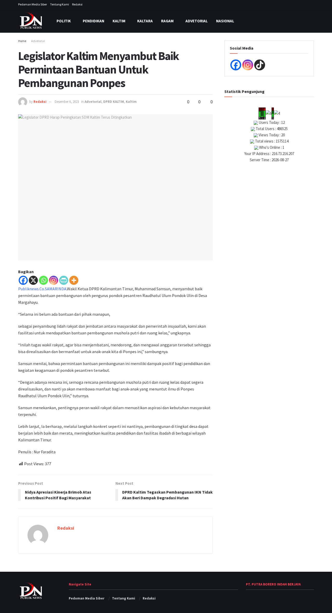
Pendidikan (93, 20)
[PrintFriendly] (63, 280)
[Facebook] (23, 280)
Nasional (225, 20)
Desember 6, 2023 (67, 101)
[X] (33, 280)
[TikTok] (259, 64)
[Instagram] (53, 280)
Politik (64, 20)
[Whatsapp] (43, 280)
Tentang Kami (59, 4)
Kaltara (145, 20)
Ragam (167, 20)
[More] (73, 280)
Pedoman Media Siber (32, 4)
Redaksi (77, 4)
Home (22, 41)
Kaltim (119, 20)
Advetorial (196, 20)
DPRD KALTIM (113, 101)
